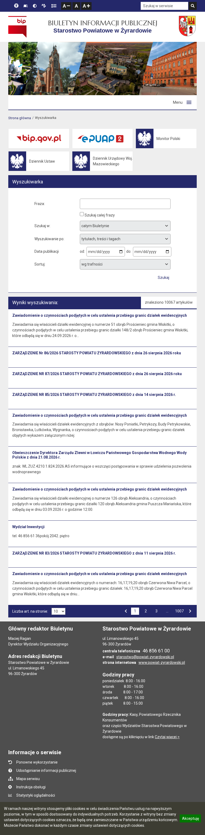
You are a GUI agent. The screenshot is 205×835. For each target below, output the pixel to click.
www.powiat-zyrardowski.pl (162, 662)
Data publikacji (46, 251)
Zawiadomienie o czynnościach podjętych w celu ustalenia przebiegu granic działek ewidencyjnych (99, 315)
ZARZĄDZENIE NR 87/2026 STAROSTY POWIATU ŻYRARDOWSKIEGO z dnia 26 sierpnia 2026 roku (97, 374)
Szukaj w (42, 226)
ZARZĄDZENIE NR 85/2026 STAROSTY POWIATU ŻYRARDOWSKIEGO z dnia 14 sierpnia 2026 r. (94, 394)
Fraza (39, 204)
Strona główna (19, 118)
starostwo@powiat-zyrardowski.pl (145, 657)
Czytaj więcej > (167, 737)
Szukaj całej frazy (100, 215)
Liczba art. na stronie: (30, 611)
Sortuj (39, 264)
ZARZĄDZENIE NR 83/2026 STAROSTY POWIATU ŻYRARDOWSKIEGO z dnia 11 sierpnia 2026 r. (94, 553)
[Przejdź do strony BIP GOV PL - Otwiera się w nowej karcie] (17, 27)
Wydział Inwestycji (28, 527)
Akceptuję (190, 819)
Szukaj (163, 277)
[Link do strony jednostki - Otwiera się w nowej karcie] (188, 27)
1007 (179, 610)
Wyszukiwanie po (49, 239)
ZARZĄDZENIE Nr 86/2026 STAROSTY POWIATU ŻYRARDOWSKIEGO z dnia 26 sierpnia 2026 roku (96, 353)
